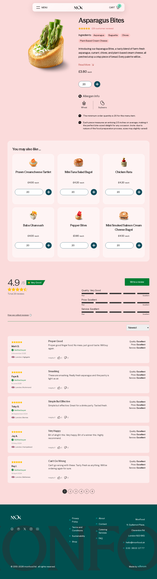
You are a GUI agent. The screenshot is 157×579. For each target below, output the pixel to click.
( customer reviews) (103, 28)
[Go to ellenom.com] (142, 566)
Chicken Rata (123, 172)
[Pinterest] (18, 529)
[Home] (78, 7)
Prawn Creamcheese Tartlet (33, 172)
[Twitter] (25, 529)
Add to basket (97, 84)
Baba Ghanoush (33, 225)
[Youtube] (37, 529)
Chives (125, 35)
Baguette (113, 35)
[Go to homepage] (16, 517)
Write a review (137, 282)
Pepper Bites (78, 225)
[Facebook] (12, 529)
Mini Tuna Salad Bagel (78, 172)
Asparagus (99, 35)
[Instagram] (31, 529)
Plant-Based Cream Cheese (93, 40)
